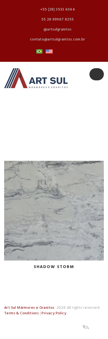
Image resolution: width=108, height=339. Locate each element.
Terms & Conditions (21, 313)
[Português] (39, 51)
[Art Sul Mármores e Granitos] (36, 78)
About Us (42, 320)
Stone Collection (79, 320)
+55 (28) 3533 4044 (57, 9)
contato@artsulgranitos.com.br (57, 39)
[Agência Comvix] (86, 327)
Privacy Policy (54, 313)
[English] (49, 51)
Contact (46, 327)
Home (16, 320)
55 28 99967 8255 (57, 19)
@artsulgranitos (57, 29)
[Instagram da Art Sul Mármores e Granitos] (68, 327)
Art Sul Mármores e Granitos (29, 308)
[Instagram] (59, 51)
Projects (18, 327)
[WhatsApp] (68, 51)
